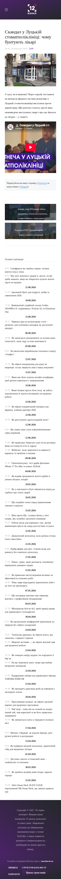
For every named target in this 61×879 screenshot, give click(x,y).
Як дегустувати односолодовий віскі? (30, 420)
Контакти (14, 874)
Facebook (42, 183)
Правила (13, 868)
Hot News (39, 226)
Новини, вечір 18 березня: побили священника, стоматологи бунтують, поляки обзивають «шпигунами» (32, 214)
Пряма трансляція (36, 872)
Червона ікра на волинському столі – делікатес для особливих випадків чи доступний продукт (29, 324)
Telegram (24, 187)
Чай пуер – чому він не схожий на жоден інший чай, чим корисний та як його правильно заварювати (28, 712)
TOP (31, 49)
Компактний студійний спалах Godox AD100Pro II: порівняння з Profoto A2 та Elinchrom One (30, 308)
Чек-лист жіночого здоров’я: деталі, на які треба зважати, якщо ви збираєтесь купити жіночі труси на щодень (29, 279)
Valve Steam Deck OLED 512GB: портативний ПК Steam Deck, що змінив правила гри (29, 788)
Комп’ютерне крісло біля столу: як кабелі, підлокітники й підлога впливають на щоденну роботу (29, 393)
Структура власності (34, 868)
